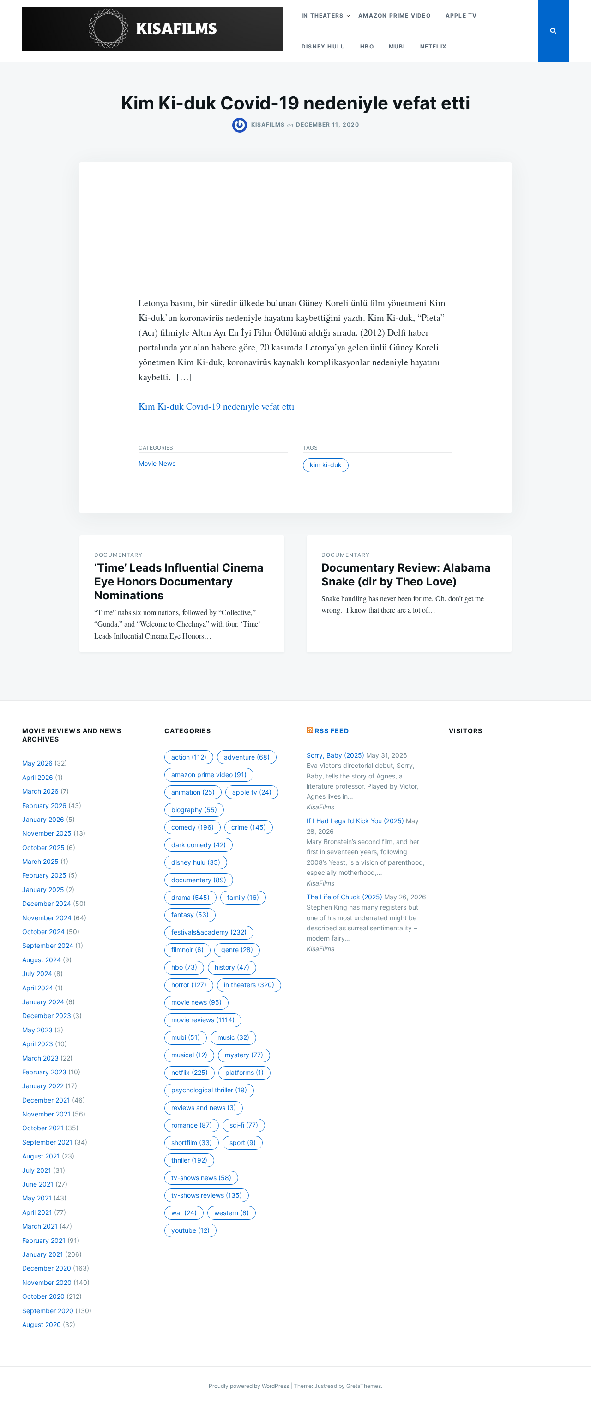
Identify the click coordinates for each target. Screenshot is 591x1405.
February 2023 (44, 1072)
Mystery (244, 1055)
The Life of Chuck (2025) (344, 897)
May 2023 (37, 1030)
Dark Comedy (198, 845)
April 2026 (37, 777)
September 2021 (47, 1142)
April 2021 (37, 1212)
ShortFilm (191, 1142)
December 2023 (46, 1015)
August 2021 (41, 1156)
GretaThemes (363, 1385)
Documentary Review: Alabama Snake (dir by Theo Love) (406, 574)
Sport (242, 1142)
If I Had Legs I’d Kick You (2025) (355, 821)
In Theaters (323, 15)
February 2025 (44, 875)
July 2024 (37, 973)
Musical (189, 1055)
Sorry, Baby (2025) (335, 755)
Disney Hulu (323, 46)
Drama (190, 897)
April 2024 (37, 988)
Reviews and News (203, 1107)
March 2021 (40, 1226)
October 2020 (43, 1296)
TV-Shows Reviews (206, 1195)
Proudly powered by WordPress (249, 1385)
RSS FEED (332, 731)
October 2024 (43, 931)
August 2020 (41, 1324)
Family (243, 897)
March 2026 (40, 791)
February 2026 (44, 805)
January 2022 (43, 1086)
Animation (193, 792)
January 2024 (43, 1002)
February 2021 (44, 1240)
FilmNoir (187, 949)
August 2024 (41, 960)
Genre (237, 949)
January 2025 (43, 889)
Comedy (192, 827)
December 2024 (46, 903)
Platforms (244, 1072)
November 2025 (47, 833)
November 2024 (47, 918)
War (184, 1213)
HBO (367, 46)
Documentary (118, 554)
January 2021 (42, 1254)
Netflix (433, 46)
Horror (188, 985)
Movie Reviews (203, 1020)
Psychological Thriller (209, 1090)
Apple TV (461, 15)
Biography (194, 810)
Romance (191, 1125)
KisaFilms (268, 124)
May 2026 (37, 763)
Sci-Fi (243, 1125)
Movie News (157, 463)
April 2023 (37, 1044)
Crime (248, 827)
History (232, 967)
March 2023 (40, 1058)
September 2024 (47, 945)
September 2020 (47, 1311)
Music (233, 1037)
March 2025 (40, 861)
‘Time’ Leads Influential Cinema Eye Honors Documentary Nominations (179, 581)
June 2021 (38, 1184)
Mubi (397, 46)
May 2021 (37, 1198)
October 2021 (43, 1128)
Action (188, 757)
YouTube (190, 1230)
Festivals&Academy (209, 932)
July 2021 (36, 1170)
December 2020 (46, 1268)
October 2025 (43, 847)
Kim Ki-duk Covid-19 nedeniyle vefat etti (217, 406)
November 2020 (47, 1282)
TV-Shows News (201, 1178)
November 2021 (46, 1114)
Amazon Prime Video (394, 15)
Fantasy (190, 914)
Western (231, 1213)
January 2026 (43, 819)
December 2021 (46, 1100)
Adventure (247, 757)
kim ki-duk (326, 465)
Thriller (189, 1160)
